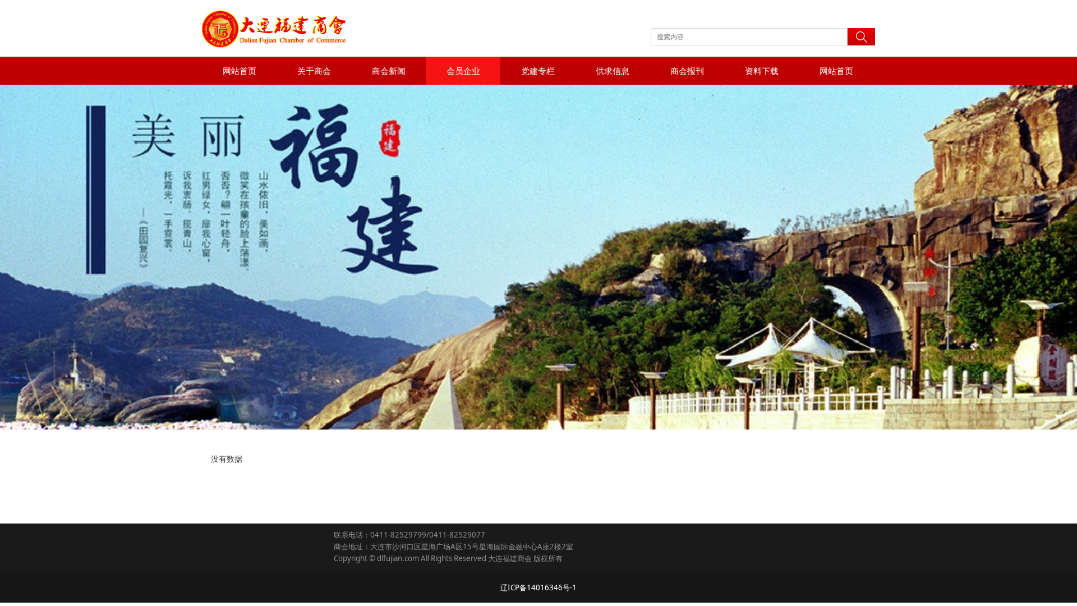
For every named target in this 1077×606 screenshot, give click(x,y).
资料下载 (762, 70)
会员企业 (463, 70)
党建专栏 (538, 70)
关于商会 (314, 70)
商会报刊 (687, 70)
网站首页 (239, 70)
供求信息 (612, 70)
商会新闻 (389, 70)
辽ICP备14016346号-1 (538, 587)
